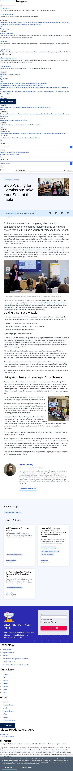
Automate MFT (4, 95)
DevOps (2, 87)
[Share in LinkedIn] (61, 213)
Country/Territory (46, 619)
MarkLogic (3, 83)
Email (42, 614)
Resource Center (12, 114)
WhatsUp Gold (57, 87)
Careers (32, 138)
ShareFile (31, 85)
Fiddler (26, 92)
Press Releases (16, 138)
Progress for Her (9, 512)
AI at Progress (4, 8)
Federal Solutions (5, 66)
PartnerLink (11, 152)
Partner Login (25, 125)
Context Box (65, 22)
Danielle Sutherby (10, 213)
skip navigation (7, 2)
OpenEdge (44, 83)
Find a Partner (4, 125)
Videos (31, 114)
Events (60, 114)
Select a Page (21, 170)
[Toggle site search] (1, 156)
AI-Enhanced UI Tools (6, 92)
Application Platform (33, 83)
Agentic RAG (13, 22)
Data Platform (4, 22)
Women (18, 512)
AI (1, 6)
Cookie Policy (44, 762)
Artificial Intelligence (6, 33)
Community (47, 107)
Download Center (28, 107)
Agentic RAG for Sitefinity (25, 22)
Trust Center (26, 138)
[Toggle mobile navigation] (1, 166)
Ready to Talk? (14, 154)
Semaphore (10, 83)
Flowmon (38, 87)
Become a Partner (15, 125)
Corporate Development (27, 133)
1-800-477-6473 (5, 154)
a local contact (9, 736)
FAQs (6, 116)
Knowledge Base (49, 114)
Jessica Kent (44, 560)
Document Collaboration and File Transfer (16, 665)
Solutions (3, 31)
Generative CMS (56, 22)
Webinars (26, 114)
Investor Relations (5, 138)
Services (2, 109)
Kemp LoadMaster (47, 87)
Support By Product (6, 107)
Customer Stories (8, 705)
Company (3, 129)
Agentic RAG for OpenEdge (42, 22)
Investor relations (8, 711)
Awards (5, 708)
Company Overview (6, 133)
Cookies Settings (26, 767)
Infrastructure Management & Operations (21, 87)
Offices (37, 138)
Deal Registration (20, 126)
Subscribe (53, 628)
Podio (36, 85)
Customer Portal (18, 107)
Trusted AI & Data (5, 74)
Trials (4, 677)
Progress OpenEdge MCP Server (25, 24)
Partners (3, 122)
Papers (20, 114)
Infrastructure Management (8, 58)
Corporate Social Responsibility (45, 133)
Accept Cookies (9, 767)
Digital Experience (5, 50)
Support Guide (39, 107)
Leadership (15, 133)
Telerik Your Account (22, 152)
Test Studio (32, 92)
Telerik (19, 85)
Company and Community (12, 180)
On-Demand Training (21, 120)
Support (3, 105)
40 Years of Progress (9, 720)
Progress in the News (47, 554)
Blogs (56, 114)
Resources (4, 112)
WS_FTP (7, 98)
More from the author (28, 488)
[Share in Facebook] (49, 213)
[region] (36, 764)
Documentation (38, 114)
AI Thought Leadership (7, 14)
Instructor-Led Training (7, 120)
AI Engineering (4, 29)
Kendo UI (25, 85)
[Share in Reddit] (67, 213)
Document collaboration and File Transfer (49, 92)
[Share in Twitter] (55, 213)
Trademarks (62, 750)
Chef (6, 87)
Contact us (7, 725)
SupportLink (4, 152)
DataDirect (18, 83)
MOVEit (40, 85)
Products (3, 72)
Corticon (24, 83)
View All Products (8, 101)
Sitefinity (14, 85)
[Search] (1, 140)
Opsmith (20, 26)
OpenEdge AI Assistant (7, 24)
